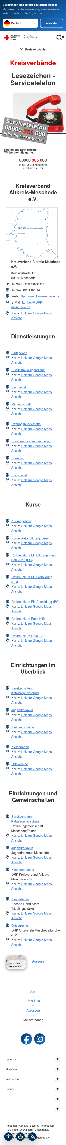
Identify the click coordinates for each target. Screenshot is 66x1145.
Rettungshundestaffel (26, 424)
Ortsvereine (19, 764)
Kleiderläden (20, 747)
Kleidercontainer (22, 727)
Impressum (48, 1125)
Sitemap (34, 1125)
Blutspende (19, 353)
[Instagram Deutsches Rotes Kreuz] (39, 1039)
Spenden (17, 458)
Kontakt (23, 1125)
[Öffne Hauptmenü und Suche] (60, 37)
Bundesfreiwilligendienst (28, 370)
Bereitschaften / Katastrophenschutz (25, 690)
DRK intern (26, 1129)
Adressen (39, 961)
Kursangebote (21, 521)
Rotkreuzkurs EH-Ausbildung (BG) (35, 601)
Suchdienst (19, 475)
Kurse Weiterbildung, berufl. (30, 538)
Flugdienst (18, 387)
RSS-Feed (12, 1129)
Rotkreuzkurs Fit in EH (27, 635)
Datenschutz (42, 1129)
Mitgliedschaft (21, 404)
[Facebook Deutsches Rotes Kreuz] (26, 1039)
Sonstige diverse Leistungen (31, 441)
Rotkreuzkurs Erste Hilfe (28, 618)
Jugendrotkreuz (22, 710)
